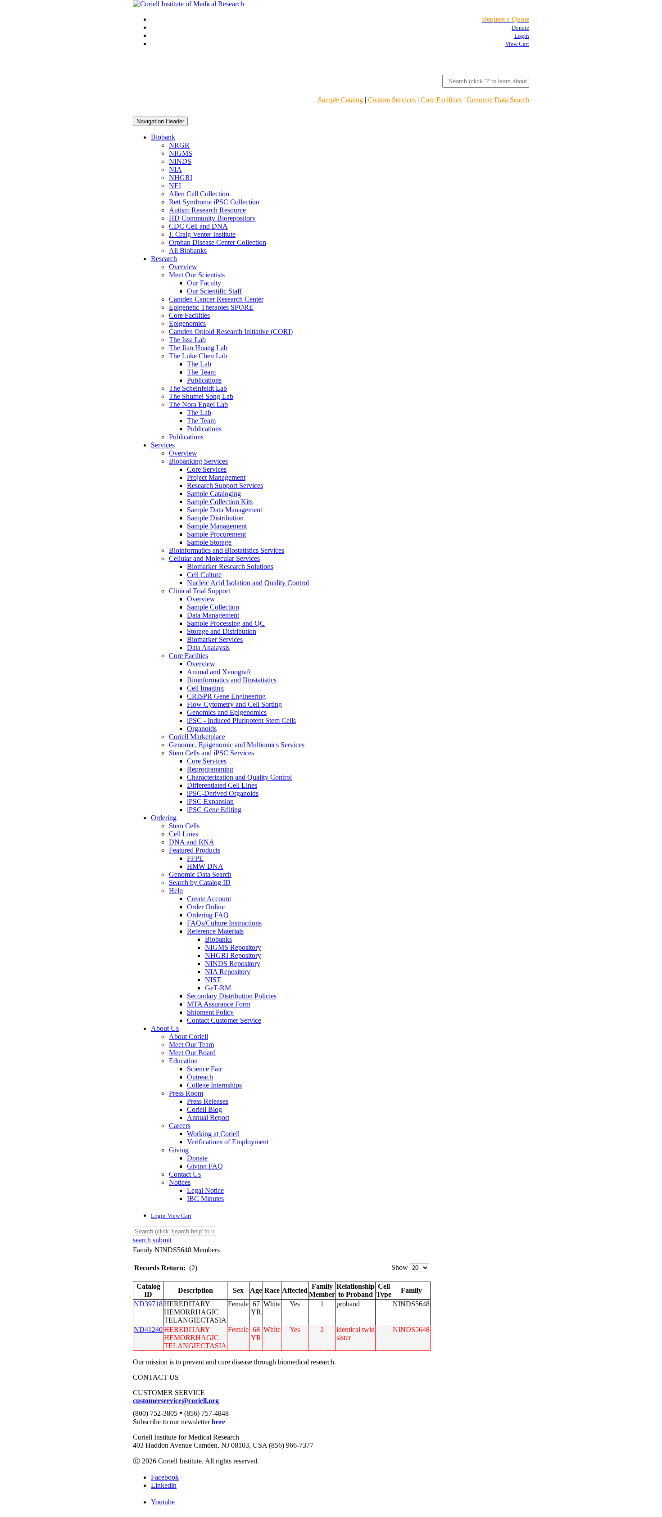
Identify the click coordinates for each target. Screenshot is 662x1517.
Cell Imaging (205, 688)
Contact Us (185, 1174)
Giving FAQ (205, 1166)
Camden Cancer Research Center (216, 299)
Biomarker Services (215, 639)
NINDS (180, 161)
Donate (197, 1158)
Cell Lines (183, 834)
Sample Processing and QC (226, 623)
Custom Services (392, 100)
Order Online (206, 907)
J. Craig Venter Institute (202, 234)
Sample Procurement (216, 534)
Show (399, 1267)
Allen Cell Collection (199, 194)
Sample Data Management (224, 510)
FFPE (195, 858)
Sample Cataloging (214, 493)
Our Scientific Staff (214, 291)
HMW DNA (205, 866)
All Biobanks (188, 250)
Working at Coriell (213, 1134)
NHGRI (180, 177)
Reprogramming (210, 769)
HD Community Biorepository (212, 218)
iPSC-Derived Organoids (222, 793)
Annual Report (208, 1117)
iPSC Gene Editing (214, 809)
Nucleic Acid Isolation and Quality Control (248, 583)
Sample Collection (213, 607)
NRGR (179, 145)
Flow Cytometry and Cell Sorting (234, 704)
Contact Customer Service (224, 1020)
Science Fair (204, 1069)
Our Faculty (204, 283)
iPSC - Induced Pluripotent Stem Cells (241, 720)
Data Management (213, 615)
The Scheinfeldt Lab (198, 388)
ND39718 (148, 1304)
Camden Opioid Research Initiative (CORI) (231, 331)
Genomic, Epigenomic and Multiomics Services (236, 745)
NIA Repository (227, 971)
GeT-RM (218, 988)
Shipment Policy (210, 1012)
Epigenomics (187, 323)
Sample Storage (209, 542)
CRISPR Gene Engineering (226, 696)
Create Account (209, 899)
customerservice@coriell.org (176, 1400)
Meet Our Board (192, 1052)
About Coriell (188, 1036)
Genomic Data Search (498, 100)
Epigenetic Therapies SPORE (211, 307)
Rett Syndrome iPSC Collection (214, 202)
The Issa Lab (187, 339)
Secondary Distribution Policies (232, 996)
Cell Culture (204, 574)
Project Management (216, 477)
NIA (175, 169)
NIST (213, 980)
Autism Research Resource (207, 210)
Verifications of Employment (227, 1142)
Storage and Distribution (221, 631)
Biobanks (218, 939)
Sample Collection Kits (220, 502)
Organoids (202, 728)
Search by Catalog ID (200, 882)
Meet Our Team (191, 1044)
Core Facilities (441, 100)
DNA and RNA (191, 842)
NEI (175, 186)
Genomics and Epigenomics (227, 712)
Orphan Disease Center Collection (217, 242)
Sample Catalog (340, 100)
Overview (183, 267)
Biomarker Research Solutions (230, 566)
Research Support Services (225, 485)
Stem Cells (184, 826)
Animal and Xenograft (219, 672)
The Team (201, 372)
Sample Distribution (215, 518)
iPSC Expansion (210, 801)
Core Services (207, 469)
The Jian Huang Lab (198, 348)
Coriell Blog (204, 1109)
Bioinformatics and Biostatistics (232, 680)
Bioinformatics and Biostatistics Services (226, 550)
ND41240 (148, 1329)
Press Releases (207, 1101)
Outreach (200, 1077)
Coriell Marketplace (197, 736)
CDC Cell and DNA (198, 226)
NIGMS (180, 153)
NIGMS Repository (233, 947)
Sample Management (217, 526)
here (218, 1422)
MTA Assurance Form (218, 1004)
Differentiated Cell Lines (222, 785)
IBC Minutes (205, 1198)
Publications (204, 380)
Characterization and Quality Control (239, 777)
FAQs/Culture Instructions (224, 923)
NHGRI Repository (233, 955)
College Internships (214, 1085)
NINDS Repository (232, 963)
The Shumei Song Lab (201, 396)
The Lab (199, 364)
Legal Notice (205, 1190)
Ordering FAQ (208, 915)
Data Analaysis (208, 647)
